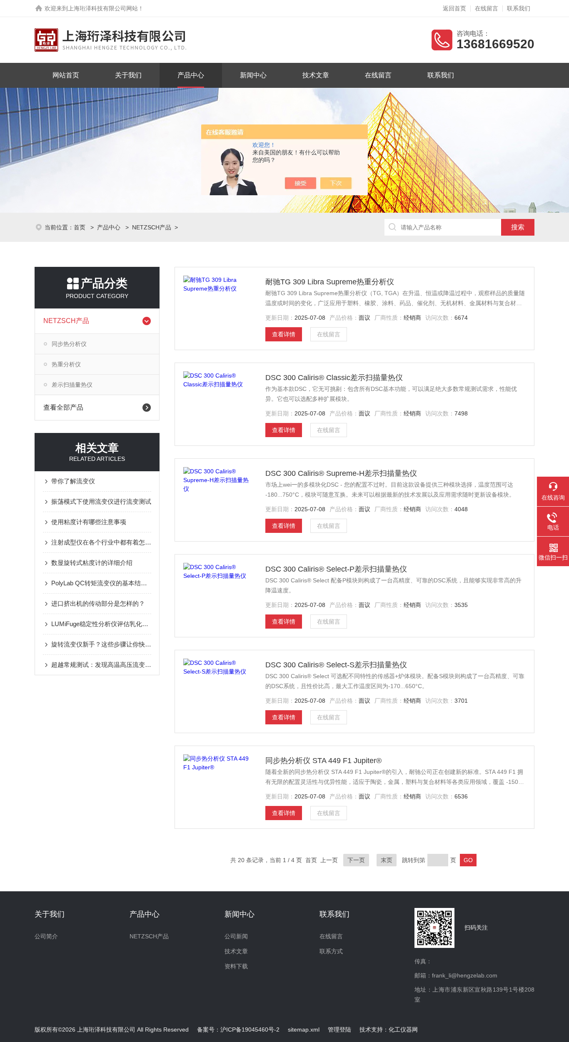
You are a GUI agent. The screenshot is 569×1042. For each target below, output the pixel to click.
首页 (80, 227)
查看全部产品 (63, 407)
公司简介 (46, 936)
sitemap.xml (303, 1029)
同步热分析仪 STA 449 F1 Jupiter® (323, 760)
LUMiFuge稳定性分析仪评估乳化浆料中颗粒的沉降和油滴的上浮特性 (101, 623)
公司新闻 (236, 936)
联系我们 (518, 8)
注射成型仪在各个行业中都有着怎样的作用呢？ (101, 542)
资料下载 (236, 966)
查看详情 (283, 334)
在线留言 (486, 8)
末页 (386, 860)
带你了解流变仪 (73, 481)
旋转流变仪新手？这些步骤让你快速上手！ (101, 644)
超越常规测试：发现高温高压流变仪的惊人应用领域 (101, 664)
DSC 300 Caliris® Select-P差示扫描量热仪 (336, 569)
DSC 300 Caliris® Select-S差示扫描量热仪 (336, 665)
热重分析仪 (66, 364)
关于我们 (128, 75)
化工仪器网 (403, 1029)
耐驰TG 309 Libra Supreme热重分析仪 (329, 282)
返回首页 (454, 8)
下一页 (356, 860)
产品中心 (190, 75)
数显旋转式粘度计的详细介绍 (91, 562)
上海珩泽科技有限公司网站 (103, 8)
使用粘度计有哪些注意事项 (88, 521)
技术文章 (315, 75)
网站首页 (65, 75)
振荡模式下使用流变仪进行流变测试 (101, 501)
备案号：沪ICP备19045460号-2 (238, 1029)
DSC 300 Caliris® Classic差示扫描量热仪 (334, 377)
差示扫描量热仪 (72, 384)
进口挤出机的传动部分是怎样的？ (98, 603)
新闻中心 (253, 75)
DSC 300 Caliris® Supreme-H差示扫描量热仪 (341, 473)
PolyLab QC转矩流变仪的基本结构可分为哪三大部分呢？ (101, 583)
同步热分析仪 (69, 344)
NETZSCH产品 (151, 227)
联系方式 (331, 951)
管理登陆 (339, 1029)
